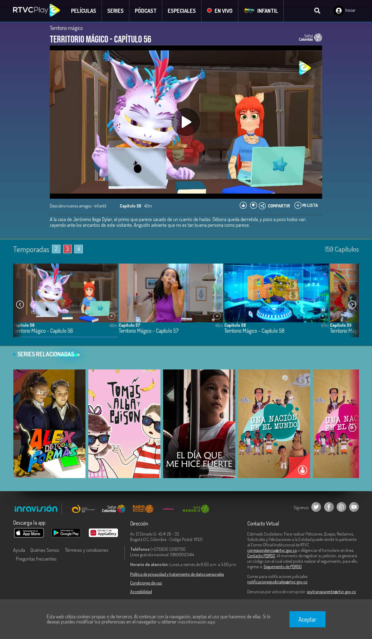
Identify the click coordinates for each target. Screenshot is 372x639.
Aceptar (307, 619)
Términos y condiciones (86, 550)
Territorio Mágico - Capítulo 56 (43, 331)
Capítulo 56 (24, 325)
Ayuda (19, 550)
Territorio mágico (66, 27)
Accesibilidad (141, 591)
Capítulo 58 (235, 325)
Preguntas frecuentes (36, 559)
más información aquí (196, 622)
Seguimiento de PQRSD (283, 566)
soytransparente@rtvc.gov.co (331, 591)
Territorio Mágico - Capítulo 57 (149, 331)
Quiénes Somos (45, 550)
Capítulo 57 (129, 325)
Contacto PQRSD (261, 555)
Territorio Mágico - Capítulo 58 (254, 331)
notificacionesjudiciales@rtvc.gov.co (277, 582)
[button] (352, 305)
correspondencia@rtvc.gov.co (272, 550)
